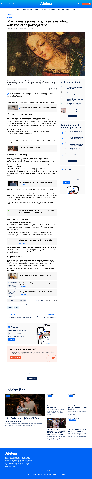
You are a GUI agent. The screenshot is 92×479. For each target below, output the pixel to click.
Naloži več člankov (72, 116)
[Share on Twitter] (51, 89)
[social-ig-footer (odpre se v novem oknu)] (49, 470)
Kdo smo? (40, 474)
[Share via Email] (54, 89)
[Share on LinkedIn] (49, 89)
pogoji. (24, 336)
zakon (71, 395)
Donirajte (35, 474)
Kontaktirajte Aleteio (56, 474)
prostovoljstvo (73, 419)
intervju (8, 395)
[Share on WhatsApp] (56, 89)
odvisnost (10, 307)
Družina (73, 9)
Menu (18, 9)
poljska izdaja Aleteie (37, 268)
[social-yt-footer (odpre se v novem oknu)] (42, 470)
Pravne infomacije (47, 474)
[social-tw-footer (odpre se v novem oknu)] (47, 470)
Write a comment (32, 378)
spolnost (16, 307)
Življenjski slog (44, 9)
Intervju (36, 9)
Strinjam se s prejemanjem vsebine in (17, 336)
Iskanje (21, 3)
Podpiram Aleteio (14, 357)
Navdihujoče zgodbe (27, 9)
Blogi (59, 9)
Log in (36, 373)
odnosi (50, 395)
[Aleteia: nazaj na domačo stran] (46, 3)
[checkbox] (8, 336)
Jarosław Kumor (22, 28)
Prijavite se (12, 339)
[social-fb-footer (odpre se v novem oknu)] (44, 470)
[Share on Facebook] (47, 89)
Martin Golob (52, 9)
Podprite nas (85, 3)
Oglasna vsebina (65, 9)
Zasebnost (64, 474)
